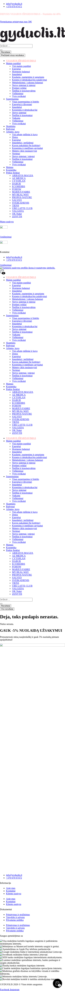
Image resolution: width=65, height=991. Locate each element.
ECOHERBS (18, 403)
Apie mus (10, 888)
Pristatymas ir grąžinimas (18, 914)
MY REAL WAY (20, 411)
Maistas (9, 384)
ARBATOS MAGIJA (22, 392)
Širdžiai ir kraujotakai (22, 332)
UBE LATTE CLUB (22, 425)
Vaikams (16, 334)
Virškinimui (17, 310)
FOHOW (16, 405)
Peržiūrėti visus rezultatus (12, 55)
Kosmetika (11, 386)
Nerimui (16, 370)
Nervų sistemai (19, 329)
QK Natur (17, 430)
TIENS (15, 422)
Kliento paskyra (13, 893)
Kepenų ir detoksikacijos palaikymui (29, 296)
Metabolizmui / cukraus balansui (27, 299)
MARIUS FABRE (21, 408)
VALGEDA (18, 427)
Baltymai (10, 345)
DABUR (16, 400)
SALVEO (17, 416)
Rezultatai (5, 52)
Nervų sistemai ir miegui (23, 302)
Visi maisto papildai (21, 282)
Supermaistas (12, 315)
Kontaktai (10, 891)
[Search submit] (1, 603)
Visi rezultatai (7, 609)
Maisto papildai (13, 280)
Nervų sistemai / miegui (23, 373)
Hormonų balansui (21, 288)
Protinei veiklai (19, 304)
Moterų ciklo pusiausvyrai (24, 367)
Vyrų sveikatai (19, 312)
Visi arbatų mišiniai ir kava (24, 351)
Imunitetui (17, 291)
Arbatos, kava (12, 348)
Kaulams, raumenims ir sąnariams (28, 293)
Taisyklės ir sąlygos (15, 917)
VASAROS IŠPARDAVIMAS (21, 277)
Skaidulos (10, 343)
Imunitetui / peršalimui (22, 359)
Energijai (16, 285)
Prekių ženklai (13, 389)
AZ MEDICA (19, 394)
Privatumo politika (15, 920)
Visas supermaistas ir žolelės (25, 318)
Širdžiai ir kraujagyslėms (24, 307)
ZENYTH (17, 433)
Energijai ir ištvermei (22, 321)
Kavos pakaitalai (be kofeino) (26, 362)
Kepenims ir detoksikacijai (24, 326)
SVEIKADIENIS (20, 419)
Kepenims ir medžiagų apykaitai (27, 364)
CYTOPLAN (18, 397)
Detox (15, 353)
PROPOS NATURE (22, 414)
